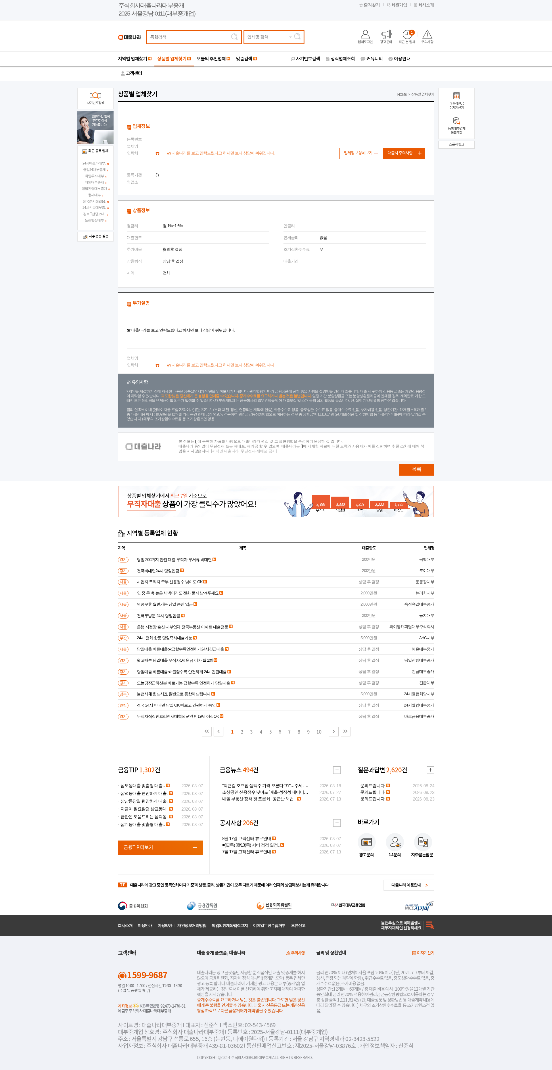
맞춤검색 (244, 59)
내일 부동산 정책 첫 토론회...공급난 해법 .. (259, 799)
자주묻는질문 (422, 854)
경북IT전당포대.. (94, 214)
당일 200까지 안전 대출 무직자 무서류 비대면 (174, 559)
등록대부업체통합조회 (456, 131)
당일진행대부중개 (94, 188)
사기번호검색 (308, 59)
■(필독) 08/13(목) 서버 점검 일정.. (250, 845)
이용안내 (402, 59)
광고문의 (386, 42)
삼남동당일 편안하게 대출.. (144, 801)
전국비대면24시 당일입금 (158, 571)
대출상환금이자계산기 (456, 106)
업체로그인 (365, 42)
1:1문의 (395, 854)
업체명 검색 (257, 37)
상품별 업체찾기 (171, 59)
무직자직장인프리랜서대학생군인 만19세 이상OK (178, 716)
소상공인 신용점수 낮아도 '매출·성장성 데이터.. (264, 792)
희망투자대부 (94, 176)
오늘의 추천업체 (211, 59)
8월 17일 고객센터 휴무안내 (246, 838)
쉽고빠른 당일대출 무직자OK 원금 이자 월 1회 (175, 660)
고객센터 (134, 73)
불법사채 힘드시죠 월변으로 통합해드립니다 (173, 694)
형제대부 (94, 195)
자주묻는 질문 (98, 236)
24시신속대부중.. (94, 207)
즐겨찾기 (372, 5)
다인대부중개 (94, 182)
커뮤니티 (375, 59)
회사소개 (426, 5)
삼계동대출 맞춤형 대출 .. (142, 824)
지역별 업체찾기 (132, 59)
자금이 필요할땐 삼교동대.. (144, 809)
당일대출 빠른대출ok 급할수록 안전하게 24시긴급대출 (182, 671)
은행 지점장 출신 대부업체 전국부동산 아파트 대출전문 (182, 627)
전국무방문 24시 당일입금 (158, 615)
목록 (416, 469)
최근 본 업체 (407, 37)
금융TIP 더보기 (138, 848)
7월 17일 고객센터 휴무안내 (246, 851)
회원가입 (399, 5)
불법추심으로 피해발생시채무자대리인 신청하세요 (401, 925)
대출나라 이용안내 (406, 885)
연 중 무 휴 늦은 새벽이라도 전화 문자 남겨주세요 (177, 593)
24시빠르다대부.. (94, 163)
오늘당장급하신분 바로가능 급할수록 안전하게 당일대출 (183, 683)
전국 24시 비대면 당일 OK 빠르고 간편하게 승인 (176, 705)
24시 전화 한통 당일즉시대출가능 (164, 638)
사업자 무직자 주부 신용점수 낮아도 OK (169, 581)
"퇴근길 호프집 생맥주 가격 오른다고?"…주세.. (263, 785)
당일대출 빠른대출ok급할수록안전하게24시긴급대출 (180, 649)
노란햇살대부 (94, 220)
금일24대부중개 (94, 169)
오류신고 (298, 925)
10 (319, 732)
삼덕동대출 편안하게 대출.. (144, 793)
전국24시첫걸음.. (94, 201)
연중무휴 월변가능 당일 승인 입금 (165, 604)
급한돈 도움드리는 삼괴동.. (144, 816)
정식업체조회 (343, 59)
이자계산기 (425, 953)
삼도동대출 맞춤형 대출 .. (142, 785)
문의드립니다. (372, 785)
